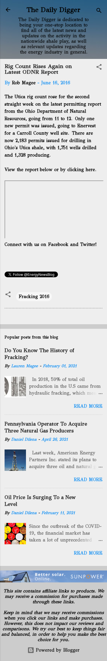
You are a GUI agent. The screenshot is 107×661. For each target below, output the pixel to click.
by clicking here (77, 169)
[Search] (99, 11)
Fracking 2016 (34, 296)
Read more (88, 406)
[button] (99, 67)
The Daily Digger (53, 9)
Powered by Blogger (57, 650)
